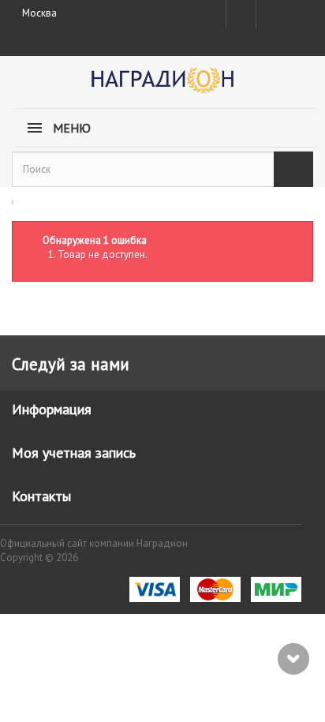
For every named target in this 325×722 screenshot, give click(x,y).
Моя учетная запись (74, 452)
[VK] (269, 14)
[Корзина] (298, 11)
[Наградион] (162, 85)
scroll (293, 659)
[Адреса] (241, 14)
